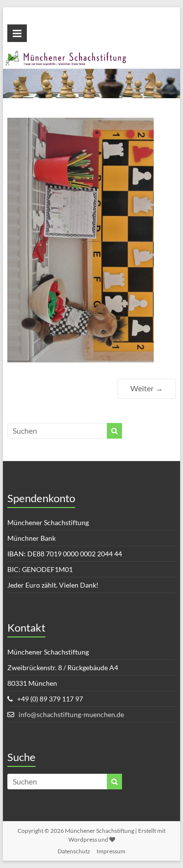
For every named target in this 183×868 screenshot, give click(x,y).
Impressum (111, 851)
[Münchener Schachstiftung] (92, 56)
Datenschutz (74, 851)
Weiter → (146, 388)
